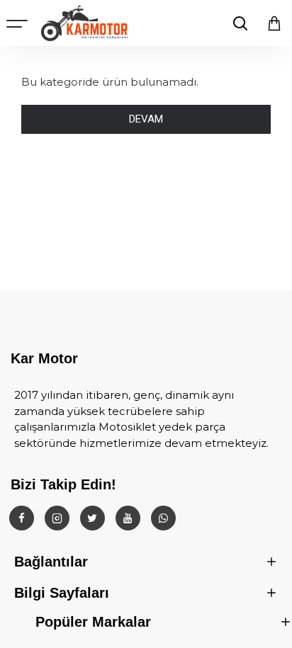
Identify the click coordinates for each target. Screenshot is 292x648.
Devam (146, 119)
